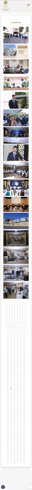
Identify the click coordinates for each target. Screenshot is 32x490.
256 (8, 375)
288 (14, 385)
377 (11, 413)
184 (8, 352)
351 (24, 404)
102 (19, 325)
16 (22, 304)
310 (8, 392)
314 (21, 392)
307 (18, 390)
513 (24, 456)
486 (14, 448)
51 (9, 313)
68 (12, 317)
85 (14, 321)
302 (21, 388)
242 (21, 369)
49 (25, 312)
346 (8, 404)
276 (14, 381)
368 (21, 409)
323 (11, 396)
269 (11, 379)
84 (12, 321)
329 (11, 398)
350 (21, 404)
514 (8, 457)
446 (21, 434)
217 (18, 361)
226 (8, 365)
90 (6, 323)
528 (14, 461)
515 (11, 457)
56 (22, 313)
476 (21, 444)
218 (21, 361)
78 (17, 319)
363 (24, 408)
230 (21, 365)
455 (11, 438)
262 (8, 377)
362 (21, 408)
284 (21, 383)
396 (14, 419)
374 (21, 411)
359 (11, 408)
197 (11, 356)
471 (24, 442)
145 (18, 338)
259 (18, 375)
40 (22, 310)
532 (15, 463)
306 (14, 390)
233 (11, 367)
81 (25, 319)
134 (21, 335)
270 (14, 379)
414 (14, 425)
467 (11, 442)
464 (21, 440)
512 (21, 456)
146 (21, 338)
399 (24, 419)
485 (11, 448)
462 (14, 440)
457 (18, 438)
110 (24, 327)
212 (21, 360)
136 (8, 336)
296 (21, 386)
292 (8, 386)
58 (6, 315)
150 (14, 340)
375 (24, 411)
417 (24, 425)
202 (8, 358)
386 (21, 415)
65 (25, 315)
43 (9, 312)
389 (11, 417)
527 (11, 461)
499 (18, 452)
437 (11, 433)
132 (14, 335)
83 (9, 321)
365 (11, 409)
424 (8, 429)
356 (21, 406)
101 (15, 325)
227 (11, 365)
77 (14, 319)
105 (8, 327)
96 (22, 323)
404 (21, 421)
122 (21, 331)
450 (14, 436)
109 (21, 327)
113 (13, 329)
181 (18, 350)
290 (21, 385)
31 (20, 308)
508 (8, 456)
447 (24, 434)
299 (11, 388)
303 (24, 388)
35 (9, 310)
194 (21, 354)
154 (8, 342)
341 (11, 402)
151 (18, 340)
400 (8, 421)
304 (8, 390)
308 (21, 390)
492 (14, 450)
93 (14, 323)
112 (9, 329)
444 (14, 434)
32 (22, 308)
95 (20, 323)
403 (18, 421)
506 (21, 454)
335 (11, 400)
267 (24, 377)
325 (18, 396)
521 (11, 459)
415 (18, 425)
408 (14, 423)
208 (8, 360)
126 (14, 333)
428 (21, 429)
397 (18, 419)
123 (24, 331)
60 (12, 315)
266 (21, 377)
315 (24, 392)
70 (17, 317)
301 (18, 388)
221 (11, 363)
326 (21, 396)
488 (21, 448)
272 (21, 379)
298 (8, 388)
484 (8, 448)
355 (18, 406)
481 (18, 446)
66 (6, 317)
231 (24, 365)
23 (20, 306)
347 (11, 404)
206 (21, 358)
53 (14, 313)
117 (25, 329)
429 (24, 429)
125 (11, 333)
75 (9, 319)
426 (14, 429)
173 (11, 348)
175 (18, 348)
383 (11, 415)
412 (8, 425)
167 (11, 346)
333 (24, 398)
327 (24, 396)
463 (18, 440)
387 (24, 415)
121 (17, 331)
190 (8, 354)
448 (8, 436)
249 (24, 371)
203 (11, 358)
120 (14, 331)
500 (21, 452)
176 (21, 348)
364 (8, 409)
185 (11, 352)
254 (21, 373)
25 (25, 306)
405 (24, 421)
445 (18, 434)
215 (11, 361)
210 (14, 360)
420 (14, 427)
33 (25, 308)
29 (14, 308)
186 (14, 352)
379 (18, 413)
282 (14, 383)
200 (21, 356)
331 (18, 398)
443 (11, 434)
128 (21, 333)
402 (14, 421)
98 (6, 325)
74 (6, 319)
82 (6, 321)
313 (18, 392)
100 (12, 325)
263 (11, 377)
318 (14, 394)
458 (21, 438)
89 (25, 321)
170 (21, 346)
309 (24, 390)
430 (8, 431)
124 (8, 333)
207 (24, 358)
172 (8, 348)
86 (17, 321)
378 (14, 413)
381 (24, 413)
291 (24, 385)
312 (14, 392)
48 (22, 312)
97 (25, 323)
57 (25, 313)
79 (20, 319)
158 (21, 342)
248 (21, 371)
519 (24, 457)
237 (24, 367)
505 (18, 454)
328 (8, 398)
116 (22, 329)
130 (8, 335)
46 (17, 312)
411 (24, 423)
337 (18, 400)
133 (18, 335)
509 (11, 456)
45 (14, 312)
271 (18, 379)
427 (18, 429)
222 (14, 363)
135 (24, 335)
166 (8, 346)
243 (24, 369)
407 (11, 423)
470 (21, 442)
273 (24, 379)
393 (24, 417)
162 (14, 344)
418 (8, 427)
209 (11, 360)
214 (8, 361)
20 (12, 306)
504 (14, 454)
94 (17, 323)
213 (24, 360)
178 (8, 350)
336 (14, 400)
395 (11, 419)
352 (8, 406)
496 (8, 452)
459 (24, 438)
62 (17, 315)
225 (24, 363)
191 (11, 354)
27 (9, 308)
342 (14, 402)
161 (11, 344)
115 (19, 329)
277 (18, 381)
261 (24, 375)
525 (24, 459)
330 (14, 398)
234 (14, 367)
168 (14, 346)
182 (21, 350)
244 (8, 371)
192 (14, 354)
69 (14, 317)
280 (8, 383)
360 (14, 408)
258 (14, 375)
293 (11, 386)
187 (18, 352)
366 (14, 409)
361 (18, 408)
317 (11, 394)
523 (18, 459)
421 (18, 427)
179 (11, 350)
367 (18, 409)
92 (12, 323)
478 (8, 446)
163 (18, 344)
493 (18, 450)
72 (22, 317)
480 (14, 446)
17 (25, 304)
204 (14, 358)
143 (11, 338)
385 (18, 415)
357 (24, 406)
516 (14, 457)
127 (18, 333)
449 (11, 436)
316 (8, 394)
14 (17, 304)
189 (24, 352)
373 (18, 411)
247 (18, 371)
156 (14, 342)
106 (11, 327)
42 (6, 312)
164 (21, 344)
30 (17, 308)
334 (8, 400)
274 (8, 381)
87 (20, 321)
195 (24, 354)
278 (21, 381)
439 (18, 433)
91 (9, 323)
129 (24, 333)
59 (9, 315)
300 (14, 388)
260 (21, 375)
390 (14, 417)
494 (21, 450)
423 (24, 427)
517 (18, 457)
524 (21, 459)
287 (11, 385)
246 (14, 371)
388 (8, 417)
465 (24, 440)
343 (18, 402)
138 (14, 336)
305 (11, 390)
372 (14, 411)
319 (18, 394)
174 (14, 348)
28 (12, 308)
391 (18, 417)
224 (21, 363)
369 (24, 409)
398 (21, 419)
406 (8, 423)
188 (21, 352)
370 (8, 411)
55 (20, 313)
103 (22, 325)
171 (24, 346)
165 (24, 344)
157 (18, 342)
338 (21, 400)
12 (12, 304)
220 (8, 363)
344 (21, 402)
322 (8, 396)
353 (11, 406)
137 (11, 336)
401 (11, 421)
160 (8, 344)
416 (21, 425)
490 (8, 450)
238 (8, 369)
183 (24, 350)
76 (12, 319)
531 (24, 461)
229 (18, 365)
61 (14, 315)
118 (8, 331)
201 (24, 356)
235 (18, 367)
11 (9, 304)
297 (24, 386)
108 (18, 327)
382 (8, 415)
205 (18, 358)
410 (21, 423)
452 (21, 436)
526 (8, 461)
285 (24, 383)
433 (18, 431)
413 (11, 425)
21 (14, 306)
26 (6, 308)
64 (22, 315)
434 (21, 431)
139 (18, 336)
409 (18, 423)
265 (18, 377)
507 (24, 454)
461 (11, 440)
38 (17, 310)
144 (14, 338)
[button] (3, 487)
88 (22, 321)
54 (17, 313)
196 (8, 356)
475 (18, 444)
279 (24, 381)
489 (24, 448)
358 (8, 408)
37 (14, 310)
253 (18, 373)
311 (11, 392)
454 (8, 438)
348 (14, 404)
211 (18, 360)
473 (11, 444)
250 (8, 373)
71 (20, 317)
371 (11, 411)
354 (14, 406)
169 (18, 346)
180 (14, 350)
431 (11, 431)
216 (14, 361)
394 (8, 419)
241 (18, 369)
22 (17, 306)
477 (24, 444)
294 (14, 386)
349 (18, 404)
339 (24, 400)
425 (11, 429)
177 (24, 348)
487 (18, 448)
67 (9, 317)
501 (24, 452)
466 (8, 442)
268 (8, 379)
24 (22, 306)
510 (14, 456)
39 (20, 310)
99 (9, 325)
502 (8, 454)
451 (18, 436)
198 (14, 356)
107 (14, 327)
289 (18, 385)
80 (22, 319)
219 (24, 361)
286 (8, 385)
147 (24, 338)
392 (21, 417)
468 (14, 442)
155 (11, 342)
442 (8, 434)
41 (25, 310)
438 (14, 433)
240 (14, 369)
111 (6, 329)
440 (21, 433)
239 (11, 369)
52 (12, 313)
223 (18, 363)
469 (18, 442)
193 (18, 354)
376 (8, 413)
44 (12, 312)
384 (14, 415)
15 (20, 304)
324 (14, 396)
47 (20, 312)
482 (21, 446)
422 (21, 427)
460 (8, 440)
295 (18, 386)
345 (24, 402)
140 (21, 336)
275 (11, 381)
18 (6, 306)
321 (24, 394)
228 (14, 365)
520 (8, 459)
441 (24, 433)
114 (16, 329)
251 (11, 373)
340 (8, 402)
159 (24, 342)
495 (24, 450)
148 (8, 340)
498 (14, 452)
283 (18, 383)
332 (21, 398)
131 (11, 335)
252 (14, 373)
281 (11, 383)
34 (6, 310)
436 (8, 433)
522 (14, 459)
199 (18, 356)
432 (14, 431)
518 (21, 457)
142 (8, 338)
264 (14, 377)
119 (11, 331)
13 (14, 304)
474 (14, 444)
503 (11, 454)
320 (21, 394)
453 (24, 436)
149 (11, 340)
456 (14, 438)
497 (11, 452)
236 (21, 367)
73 (25, 317)
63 (20, 315)
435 (24, 431)
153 (24, 340)
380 (21, 413)
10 (6, 304)
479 (11, 446)
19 (9, 306)
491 (11, 450)
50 (6, 313)
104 (25, 325)
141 (24, 336)
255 (24, 373)
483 (24, 446)
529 (18, 461)
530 (21, 461)
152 (21, 340)
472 (8, 444)
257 (11, 375)
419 (11, 427)
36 (12, 310)
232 (8, 367)
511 (18, 456)
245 (11, 371)
